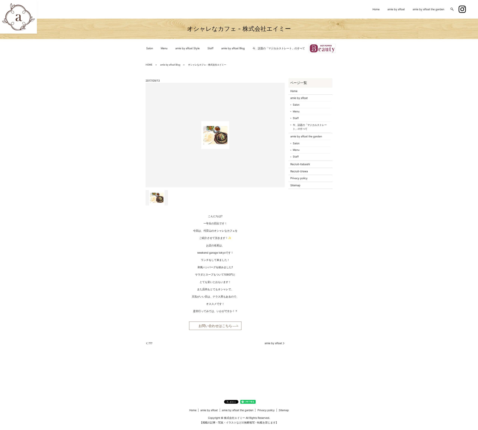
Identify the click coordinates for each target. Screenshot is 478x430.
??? (150, 343)
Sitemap (295, 185)
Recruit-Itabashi (300, 164)
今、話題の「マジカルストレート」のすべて (279, 48)
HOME (149, 64)
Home (376, 9)
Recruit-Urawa (299, 171)
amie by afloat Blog (233, 48)
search (452, 9)
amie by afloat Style (187, 48)
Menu (164, 48)
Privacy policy (299, 178)
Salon (149, 48)
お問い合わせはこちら (215, 326)
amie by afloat (396, 9)
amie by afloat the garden (428, 9)
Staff (210, 48)
